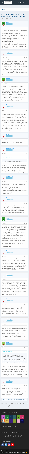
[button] (2, 2)
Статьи (23, 452)
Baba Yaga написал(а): (7, 351)
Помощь (19, 452)
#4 (26, 110)
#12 (26, 304)
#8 (26, 203)
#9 (26, 223)
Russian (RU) (5, 451)
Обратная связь (12, 451)
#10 (26, 256)
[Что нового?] (23, 2)
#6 (26, 153)
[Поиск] (26, 2)
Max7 (3, 18)
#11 (26, 279)
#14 (26, 347)
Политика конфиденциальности (8, 452)
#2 (26, 57)
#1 (26, 28)
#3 (26, 83)
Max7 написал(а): (6, 157)
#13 (26, 324)
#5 (26, 139)
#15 (26, 385)
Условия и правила (21, 451)
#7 (26, 181)
